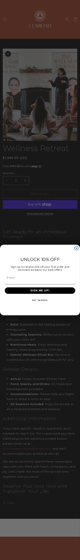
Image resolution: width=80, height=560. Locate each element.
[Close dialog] (77, 248)
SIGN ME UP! (40, 290)
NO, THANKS (40, 300)
